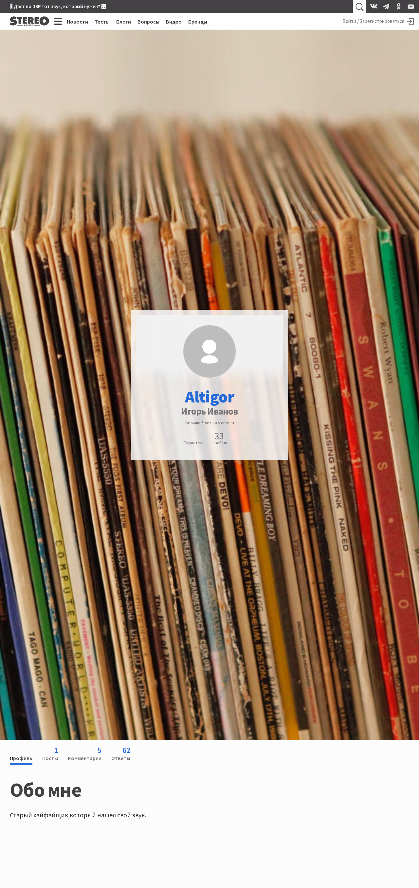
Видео (174, 21)
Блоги (123, 21)
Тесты (102, 21)
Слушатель (194, 443)
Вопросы (148, 21)
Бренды (197, 21)
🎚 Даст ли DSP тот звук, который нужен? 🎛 (58, 6)
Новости (77, 21)
